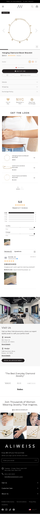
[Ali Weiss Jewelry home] (20, 446)
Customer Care (7, 488)
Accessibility (5, 504)
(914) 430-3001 (10, 474)
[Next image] (36, 30)
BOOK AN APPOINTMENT (13, 360)
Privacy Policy (32, 501)
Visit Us (4, 483)
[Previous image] (3, 30)
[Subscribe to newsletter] (35, 460)
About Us (5, 494)
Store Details (6, 344)
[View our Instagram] (6, 419)
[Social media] (3, 510)
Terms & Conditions (21, 501)
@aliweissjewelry (20, 410)
